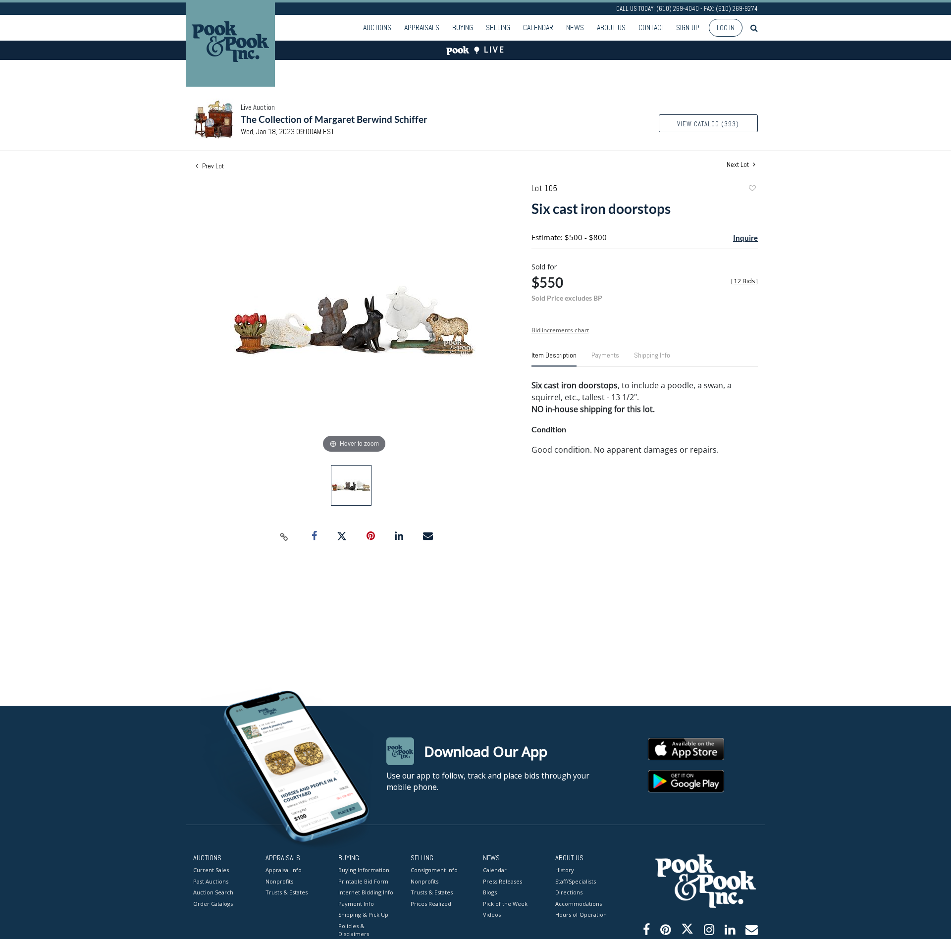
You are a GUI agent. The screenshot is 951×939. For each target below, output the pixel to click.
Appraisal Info (283, 870)
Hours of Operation (581, 914)
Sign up (687, 27)
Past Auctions (210, 881)
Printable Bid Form (363, 881)
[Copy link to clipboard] (284, 536)
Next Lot (738, 164)
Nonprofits (279, 881)
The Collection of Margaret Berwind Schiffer (334, 119)
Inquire (745, 237)
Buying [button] (462, 27)
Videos (492, 914)
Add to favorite (752, 189)
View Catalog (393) (708, 124)
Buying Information (363, 870)
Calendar (538, 27)
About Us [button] (611, 27)
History (564, 870)
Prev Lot (212, 165)
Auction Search (213, 892)
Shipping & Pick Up (363, 914)
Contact (651, 27)
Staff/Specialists (575, 881)
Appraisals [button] (421, 27)
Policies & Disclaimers (353, 930)
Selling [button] (498, 27)
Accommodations (578, 903)
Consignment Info (434, 870)
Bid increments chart (560, 330)
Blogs (490, 892)
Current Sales (211, 870)
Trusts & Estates (286, 892)
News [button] (575, 27)
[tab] (554, 359)
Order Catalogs (213, 903)
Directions (568, 892)
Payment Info (356, 903)
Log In (726, 27)
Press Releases (502, 881)
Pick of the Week (505, 903)
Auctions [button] (377, 27)
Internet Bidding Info (365, 892)
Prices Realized (431, 903)
